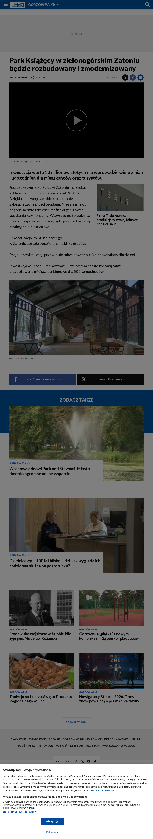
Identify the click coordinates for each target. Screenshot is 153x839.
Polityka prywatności (103, 790)
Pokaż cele (52, 831)
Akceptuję (52, 821)
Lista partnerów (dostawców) (20, 811)
